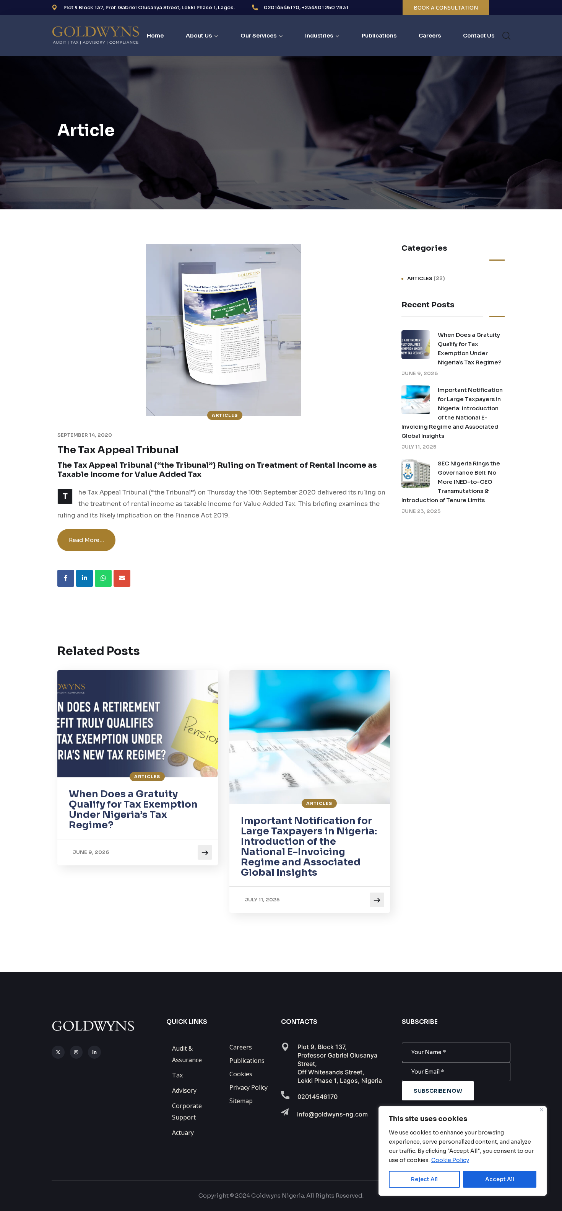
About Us (199, 35)
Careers (430, 35)
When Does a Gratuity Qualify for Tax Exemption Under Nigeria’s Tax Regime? (133, 809)
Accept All (499, 1179)
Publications (379, 35)
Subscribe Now (438, 1090)
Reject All (424, 1179)
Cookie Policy (450, 1160)
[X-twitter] (58, 1052)
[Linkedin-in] (94, 1052)
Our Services (258, 35)
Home (155, 35)
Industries (319, 35)
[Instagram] (76, 1052)
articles (225, 415)
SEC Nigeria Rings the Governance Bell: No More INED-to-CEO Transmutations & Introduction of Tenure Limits (450, 482)
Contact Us (478, 35)
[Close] (541, 1109)
